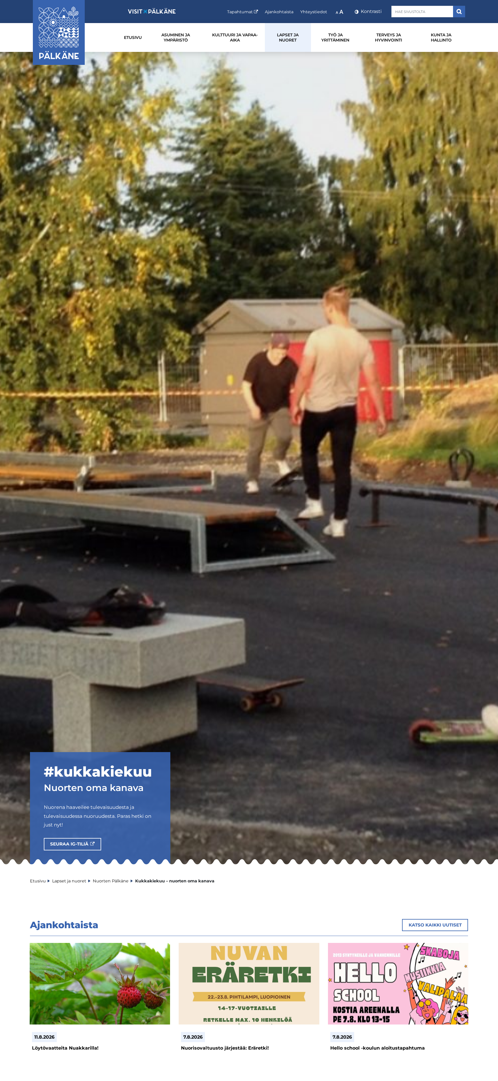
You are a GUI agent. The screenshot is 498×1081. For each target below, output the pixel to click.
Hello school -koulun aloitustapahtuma (377, 1048)
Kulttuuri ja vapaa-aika (235, 37)
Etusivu (133, 37)
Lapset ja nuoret (288, 37)
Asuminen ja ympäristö (175, 37)
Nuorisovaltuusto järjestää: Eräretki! (225, 1048)
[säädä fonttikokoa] (340, 11)
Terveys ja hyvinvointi (388, 37)
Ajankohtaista (279, 11)
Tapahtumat (242, 11)
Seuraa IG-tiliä (75, 844)
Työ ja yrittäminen (335, 37)
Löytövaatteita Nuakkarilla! (65, 1048)
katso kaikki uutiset (435, 925)
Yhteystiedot (313, 11)
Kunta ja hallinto (441, 37)
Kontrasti (371, 11)
